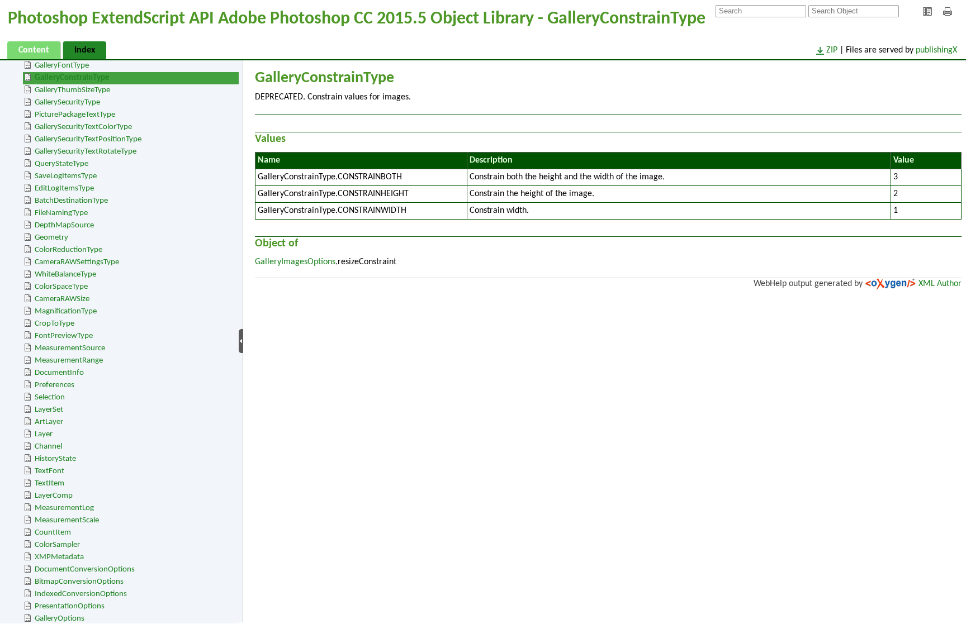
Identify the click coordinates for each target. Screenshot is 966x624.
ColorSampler (57, 545)
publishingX (936, 50)
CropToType (54, 324)
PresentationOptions (70, 606)
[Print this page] (949, 11)
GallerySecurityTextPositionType (88, 139)
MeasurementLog (64, 508)
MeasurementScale (67, 520)
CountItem (53, 532)
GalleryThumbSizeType (72, 90)
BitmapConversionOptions (79, 582)
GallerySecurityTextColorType (83, 127)
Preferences (54, 385)
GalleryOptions (59, 619)
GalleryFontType (62, 65)
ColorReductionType (68, 250)
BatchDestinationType (71, 201)
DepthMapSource (64, 225)
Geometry (51, 238)
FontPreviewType (64, 336)
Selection (50, 397)
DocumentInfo (59, 373)
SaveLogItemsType (66, 176)
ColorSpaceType (61, 287)
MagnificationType (66, 311)
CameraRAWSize (62, 299)
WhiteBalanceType (65, 274)
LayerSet (49, 410)
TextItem (49, 483)
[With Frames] (927, 11)
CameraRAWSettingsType (77, 262)
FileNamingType (61, 213)
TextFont (49, 471)
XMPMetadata (59, 557)
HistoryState (55, 459)
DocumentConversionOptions (85, 569)
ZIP (831, 50)
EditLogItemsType (64, 188)
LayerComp (54, 496)
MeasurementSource (70, 348)
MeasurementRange (69, 360)
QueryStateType (61, 164)
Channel (48, 446)
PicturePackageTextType (75, 115)
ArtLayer (49, 422)
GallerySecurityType (67, 102)
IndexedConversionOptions (81, 594)
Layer (44, 434)
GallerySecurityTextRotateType (85, 151)
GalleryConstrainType (72, 78)
